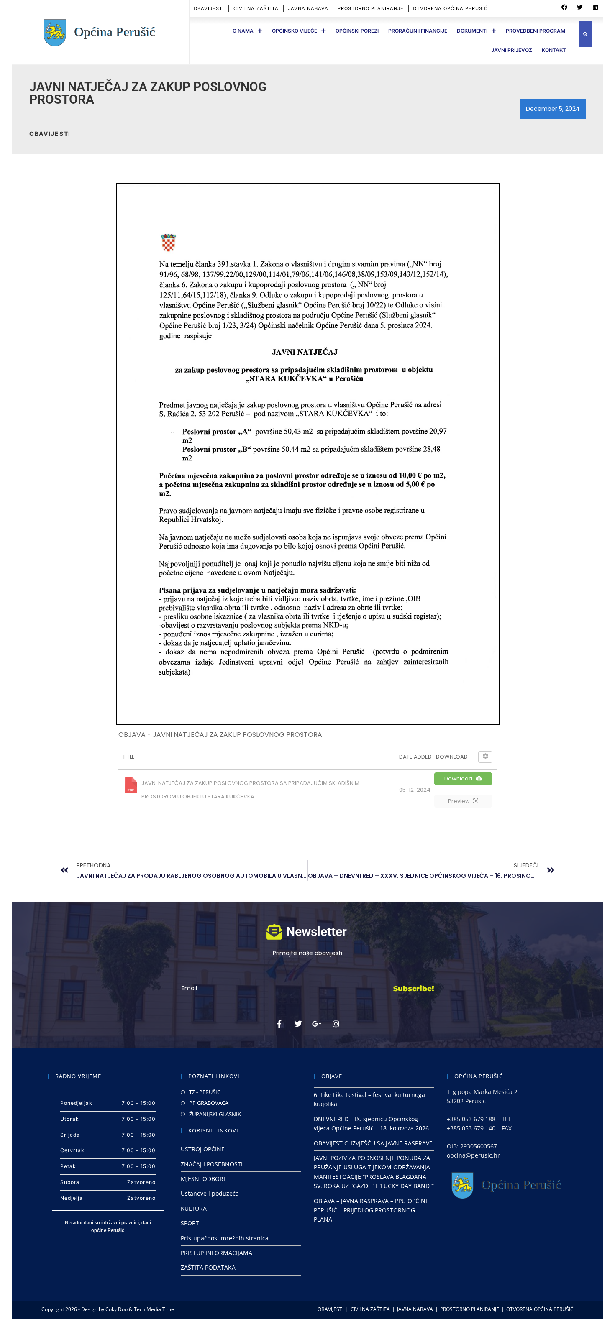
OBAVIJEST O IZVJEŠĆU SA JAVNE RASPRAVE (373, 1143)
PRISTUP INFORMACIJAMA (216, 1253)
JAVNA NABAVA (308, 8)
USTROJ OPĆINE (203, 1149)
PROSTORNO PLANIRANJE (371, 8)
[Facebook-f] (279, 1024)
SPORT (190, 1223)
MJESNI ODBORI (203, 1179)
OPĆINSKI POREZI (357, 31)
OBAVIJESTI (209, 8)
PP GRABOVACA (208, 1103)
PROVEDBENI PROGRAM (535, 31)
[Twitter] (298, 1024)
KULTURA (194, 1208)
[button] (564, 7)
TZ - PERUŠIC (204, 1092)
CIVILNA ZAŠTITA (256, 8)
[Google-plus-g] (317, 1024)
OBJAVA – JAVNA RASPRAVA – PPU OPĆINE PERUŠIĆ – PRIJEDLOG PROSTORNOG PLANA (371, 1210)
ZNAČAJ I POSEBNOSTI (212, 1164)
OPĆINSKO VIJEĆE (294, 31)
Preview (459, 801)
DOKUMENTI (472, 31)
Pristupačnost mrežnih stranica (225, 1238)
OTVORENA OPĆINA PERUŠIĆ (450, 8)
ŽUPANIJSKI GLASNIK (215, 1114)
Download (458, 778)
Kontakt (554, 50)
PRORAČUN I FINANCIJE (417, 31)
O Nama (243, 31)
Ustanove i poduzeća (210, 1193)
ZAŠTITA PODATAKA (208, 1267)
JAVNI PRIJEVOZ (511, 50)
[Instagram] (336, 1024)
